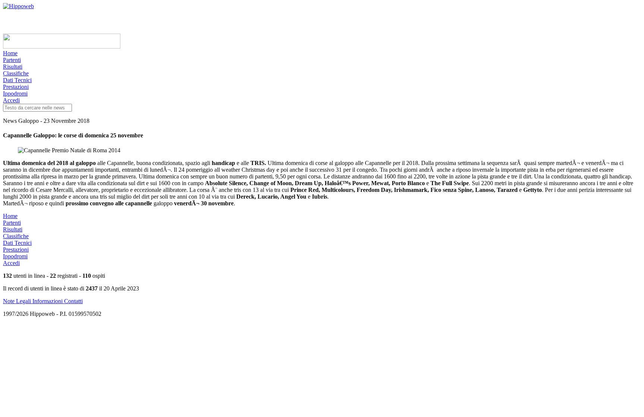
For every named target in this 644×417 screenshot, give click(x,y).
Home (10, 53)
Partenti (12, 60)
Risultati (12, 66)
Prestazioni (16, 87)
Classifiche (16, 73)
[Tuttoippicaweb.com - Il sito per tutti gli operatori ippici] (61, 46)
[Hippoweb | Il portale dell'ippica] (18, 6)
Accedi (11, 100)
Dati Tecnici (17, 80)
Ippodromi (15, 93)
